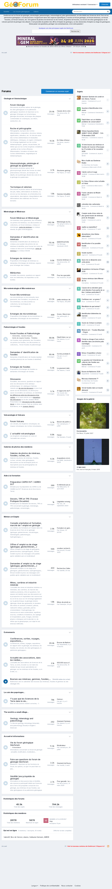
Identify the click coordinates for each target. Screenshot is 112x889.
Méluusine (63, 487)
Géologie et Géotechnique (15, 98)
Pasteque (63, 604)
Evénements (9, 632)
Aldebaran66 (86, 346)
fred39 (62, 765)
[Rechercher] (108, 11)
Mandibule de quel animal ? (91, 306)
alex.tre (84, 238)
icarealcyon (64, 424)
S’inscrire (105, 4)
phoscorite (63, 113)
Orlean (62, 530)
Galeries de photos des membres (18, 447)
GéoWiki (6, 11)
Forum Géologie (17, 105)
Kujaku (84, 220)
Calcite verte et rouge (89, 172)
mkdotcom (85, 248)
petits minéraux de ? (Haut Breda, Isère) (71, 299)
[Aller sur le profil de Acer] (79, 261)
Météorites (15, 273)
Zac (61, 504)
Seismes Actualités (63, 194)
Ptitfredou (85, 137)
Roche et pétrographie (20, 128)
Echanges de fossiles (20, 367)
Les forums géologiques (21, 11)
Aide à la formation (12, 476)
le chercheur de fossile (90, 165)
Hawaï (59, 435)
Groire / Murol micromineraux (67, 314)
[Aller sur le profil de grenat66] (79, 145)
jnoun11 (62, 550)
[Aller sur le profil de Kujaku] (79, 214)
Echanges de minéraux (20, 258)
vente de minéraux (25, 227)
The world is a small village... (16, 712)
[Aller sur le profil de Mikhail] (79, 109)
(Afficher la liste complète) (62, 830)
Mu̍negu (62, 244)
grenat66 (85, 153)
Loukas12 (85, 273)
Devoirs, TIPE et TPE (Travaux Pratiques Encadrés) (24, 500)
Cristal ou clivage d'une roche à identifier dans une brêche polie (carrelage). (93, 341)
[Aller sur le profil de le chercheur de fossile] (79, 161)
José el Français (85, 469)
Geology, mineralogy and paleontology (21, 719)
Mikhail (84, 112)
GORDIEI (84, 174)
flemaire (62, 437)
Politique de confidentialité (49, 886)
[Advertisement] (56, 72)
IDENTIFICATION (63, 242)
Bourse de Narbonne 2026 (66, 642)
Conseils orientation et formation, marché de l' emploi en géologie (26, 524)
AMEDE (46, 837)
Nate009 (85, 334)
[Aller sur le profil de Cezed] (79, 354)
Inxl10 (83, 325)
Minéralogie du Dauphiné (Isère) (68, 222)
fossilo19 (63, 277)
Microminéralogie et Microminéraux (19, 288)
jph (61, 356)
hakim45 (7, 837)
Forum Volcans (17, 421)
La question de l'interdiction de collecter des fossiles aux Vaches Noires (92, 362)
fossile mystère (87, 253)
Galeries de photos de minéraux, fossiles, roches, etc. (25, 454)
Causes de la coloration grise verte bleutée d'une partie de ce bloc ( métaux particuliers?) (93, 290)
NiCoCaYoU (64, 783)
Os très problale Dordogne (66, 354)
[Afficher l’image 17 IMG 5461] (93, 452)
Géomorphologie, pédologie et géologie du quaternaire (24, 164)
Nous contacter (67, 886)
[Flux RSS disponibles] (108, 846)
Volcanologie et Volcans (14, 415)
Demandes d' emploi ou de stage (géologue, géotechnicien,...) (25, 564)
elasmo (62, 339)
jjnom (61, 142)
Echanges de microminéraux (23, 314)
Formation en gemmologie (66, 528)
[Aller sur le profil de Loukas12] (79, 270)
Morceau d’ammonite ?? (90, 379)
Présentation (16, 747)
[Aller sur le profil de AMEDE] (79, 314)
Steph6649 (63, 644)
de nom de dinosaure (26, 388)
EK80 (61, 460)
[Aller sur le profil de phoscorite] (79, 205)
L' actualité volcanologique (22, 433)
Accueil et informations (14, 736)
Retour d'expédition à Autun (91, 353)
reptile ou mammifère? (89, 227)
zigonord (85, 255)
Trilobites (34, 338)
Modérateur (61, 745)
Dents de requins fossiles (21, 338)
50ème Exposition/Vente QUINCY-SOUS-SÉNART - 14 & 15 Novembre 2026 (92, 133)
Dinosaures (15, 379)
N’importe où (98, 11)
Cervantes (85, 283)
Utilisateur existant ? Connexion (84, 4)
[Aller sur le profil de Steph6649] (79, 372)
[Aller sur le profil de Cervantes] (79, 279)
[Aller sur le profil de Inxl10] (79, 324)
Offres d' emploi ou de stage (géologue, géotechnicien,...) (23, 545)
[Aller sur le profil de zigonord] (79, 254)
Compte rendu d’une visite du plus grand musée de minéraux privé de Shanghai (92, 215)
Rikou (81, 433)
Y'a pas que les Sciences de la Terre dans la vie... (24, 700)
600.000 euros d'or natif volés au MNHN (71, 663)
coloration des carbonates (91, 204)
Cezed (84, 355)
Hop (51, 821)
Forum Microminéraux (20, 295)
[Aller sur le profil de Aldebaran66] (79, 340)
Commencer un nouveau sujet (57, 91)
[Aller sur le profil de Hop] (46, 820)
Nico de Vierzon (17, 837)
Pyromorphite (82, 431)
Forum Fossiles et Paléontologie (25, 333)
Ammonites (16, 336)
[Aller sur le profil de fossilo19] (79, 389)
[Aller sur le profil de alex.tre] (79, 235)
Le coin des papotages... (14, 692)
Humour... (60, 699)
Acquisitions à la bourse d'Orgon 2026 (71, 458)
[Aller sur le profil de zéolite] (79, 228)
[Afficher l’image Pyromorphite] (93, 416)
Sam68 (62, 570)
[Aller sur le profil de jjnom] (79, 182)
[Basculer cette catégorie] (70, 99)
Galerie (36, 11)
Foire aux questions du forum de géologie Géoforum (25, 760)
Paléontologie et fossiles (14, 327)
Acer (83, 264)
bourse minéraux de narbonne (68, 260)
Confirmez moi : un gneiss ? (91, 299)
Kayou (62, 172)
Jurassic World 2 (28, 406)
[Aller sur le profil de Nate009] (79, 331)
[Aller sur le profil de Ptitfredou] (79, 132)
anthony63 (63, 316)
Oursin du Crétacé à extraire (92, 323)
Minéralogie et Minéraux (14, 212)
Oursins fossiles (26, 336)
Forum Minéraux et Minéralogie (24, 218)
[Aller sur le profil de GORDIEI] (79, 173)
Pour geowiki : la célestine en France (70, 781)
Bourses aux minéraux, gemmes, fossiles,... (30, 679)
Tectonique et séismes (21, 187)
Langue (34, 886)
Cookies (78, 886)
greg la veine (64, 224)
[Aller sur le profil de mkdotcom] (79, 244)
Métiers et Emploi (11, 517)
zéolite (84, 229)
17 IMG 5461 (81, 467)
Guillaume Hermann (36, 837)
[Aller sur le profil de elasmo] (79, 98)
